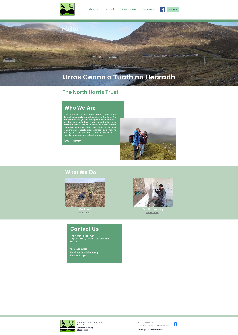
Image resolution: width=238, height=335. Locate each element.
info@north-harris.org (87, 252)
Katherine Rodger (156, 330)
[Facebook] (162, 9)
